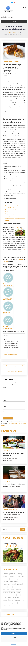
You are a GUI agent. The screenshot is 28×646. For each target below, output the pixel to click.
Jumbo (10, 587)
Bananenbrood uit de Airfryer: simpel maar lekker (14, 366)
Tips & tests (16, 61)
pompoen (12, 592)
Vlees (4, 605)
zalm (9, 605)
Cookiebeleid (13, 644)
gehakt (13, 584)
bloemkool (5, 579)
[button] (26, 618)
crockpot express (14, 581)
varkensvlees (6, 603)
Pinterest (5, 261)
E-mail (4, 406)
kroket (22, 587)
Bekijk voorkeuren (14, 641)
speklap (9, 597)
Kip (18, 587)
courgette (17, 579)
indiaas (5, 587)
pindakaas (18, 589)
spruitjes (11, 600)
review (4, 595)
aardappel (5, 573)
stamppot (17, 600)
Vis (19, 603)
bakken (12, 576)
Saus (22, 595)
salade (13, 595)
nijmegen (9, 488)
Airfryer (8, 331)
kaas (15, 587)
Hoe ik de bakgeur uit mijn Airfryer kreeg (13, 371)
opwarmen (13, 331)
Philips (12, 519)
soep (4, 597)
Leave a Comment (13, 458)
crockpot (5, 581)
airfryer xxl (5, 576)
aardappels (12, 573)
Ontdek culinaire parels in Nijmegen (14, 484)
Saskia (14, 73)
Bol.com (23, 249)
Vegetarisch (14, 603)
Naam (4, 400)
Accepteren (14, 633)
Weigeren (14, 637)
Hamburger (19, 584)
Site (4, 412)
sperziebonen (16, 597)
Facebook (20, 259)
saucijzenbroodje (20, 331)
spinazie (5, 600)
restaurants (9, 460)
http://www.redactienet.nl (10, 354)
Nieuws (15, 509)
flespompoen (6, 584)
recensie (18, 592)
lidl (4, 589)
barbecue (18, 576)
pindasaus (5, 592)
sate (18, 595)
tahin (23, 600)
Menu (14, 21)
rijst (9, 595)
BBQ (23, 576)
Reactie (5, 387)
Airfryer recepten (8, 61)
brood (11, 579)
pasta (8, 589)
